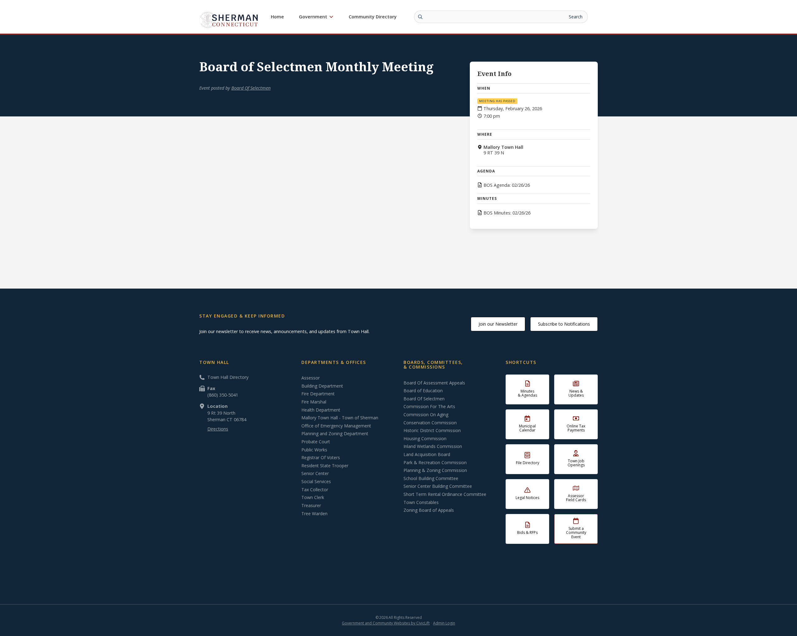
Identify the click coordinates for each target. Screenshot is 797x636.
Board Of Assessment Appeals (434, 382)
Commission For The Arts (429, 406)
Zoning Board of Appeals (428, 510)
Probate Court (315, 441)
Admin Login (444, 623)
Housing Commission (424, 438)
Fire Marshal (313, 401)
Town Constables (421, 502)
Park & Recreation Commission (435, 462)
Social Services (316, 481)
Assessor (310, 377)
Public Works (314, 449)
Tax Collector (314, 489)
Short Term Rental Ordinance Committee (444, 494)
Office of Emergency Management (336, 425)
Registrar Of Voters (320, 457)
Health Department (320, 410)
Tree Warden (314, 513)
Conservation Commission (430, 422)
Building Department (322, 386)
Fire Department (318, 393)
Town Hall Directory (227, 377)
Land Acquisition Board (426, 454)
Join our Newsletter (498, 324)
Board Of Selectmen (251, 88)
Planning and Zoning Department (334, 433)
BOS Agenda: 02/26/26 (506, 185)
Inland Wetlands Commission (432, 446)
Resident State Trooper (324, 465)
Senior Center (315, 473)
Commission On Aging (425, 414)
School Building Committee (430, 478)
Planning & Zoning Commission (435, 470)
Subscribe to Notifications (564, 324)
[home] (228, 20)
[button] (316, 16)
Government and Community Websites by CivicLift (386, 623)
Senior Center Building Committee (437, 486)
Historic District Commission (432, 430)
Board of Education (423, 390)
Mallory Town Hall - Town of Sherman (339, 417)
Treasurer (311, 505)
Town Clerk (312, 497)
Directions (217, 429)
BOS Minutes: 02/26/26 (507, 213)
